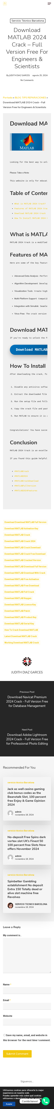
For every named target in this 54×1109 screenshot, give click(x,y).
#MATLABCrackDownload (26, 481)
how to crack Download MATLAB (21, 630)
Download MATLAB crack (17, 535)
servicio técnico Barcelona (28, 20)
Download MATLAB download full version (25, 566)
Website (7, 1016)
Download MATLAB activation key (21, 528)
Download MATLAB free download (21, 585)
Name (7, 984)
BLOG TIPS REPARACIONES (30, 97)
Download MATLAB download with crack (24, 573)
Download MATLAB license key (20, 604)
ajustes (38, 1098)
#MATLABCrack (21, 471)
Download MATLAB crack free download (24, 554)
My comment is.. (12, 935)
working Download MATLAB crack (21, 642)
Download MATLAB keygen (17, 598)
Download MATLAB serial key (19, 623)
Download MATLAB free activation (21, 579)
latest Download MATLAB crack (20, 636)
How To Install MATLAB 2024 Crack (33, 218)
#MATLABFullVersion (25, 486)
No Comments (27, 80)
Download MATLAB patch (17, 611)
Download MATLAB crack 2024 (19, 541)
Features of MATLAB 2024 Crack (31, 208)
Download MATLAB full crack (19, 592)
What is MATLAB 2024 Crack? (30, 204)
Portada (7, 97)
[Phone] (46, 1101)
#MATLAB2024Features (25, 490)
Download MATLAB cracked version (22, 560)
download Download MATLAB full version (25, 522)
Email (7, 1000)
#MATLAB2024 (21, 476)
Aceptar (9, 1104)
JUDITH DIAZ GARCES (19, 75)
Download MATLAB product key (20, 617)
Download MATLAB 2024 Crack (30, 213)
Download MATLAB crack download (22, 547)
